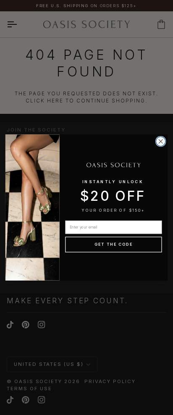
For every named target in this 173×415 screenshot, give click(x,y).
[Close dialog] (160, 141)
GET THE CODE (113, 244)
